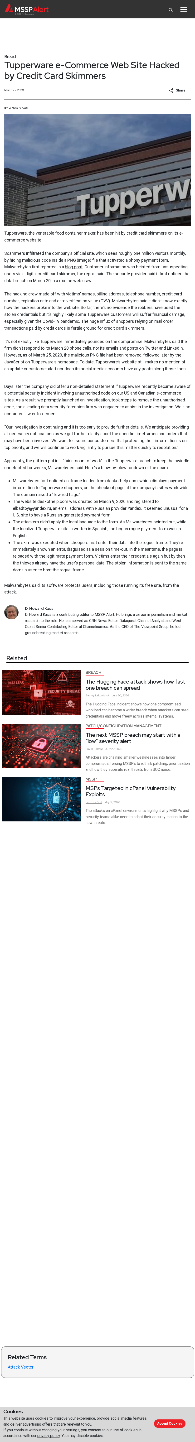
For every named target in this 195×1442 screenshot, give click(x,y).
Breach (10, 56)
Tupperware (15, 233)
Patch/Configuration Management (124, 725)
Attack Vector (21, 1367)
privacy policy (48, 1435)
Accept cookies (169, 1423)
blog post (74, 266)
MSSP (91, 779)
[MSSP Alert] (26, 9)
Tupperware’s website (116, 361)
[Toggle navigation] (183, 9)
